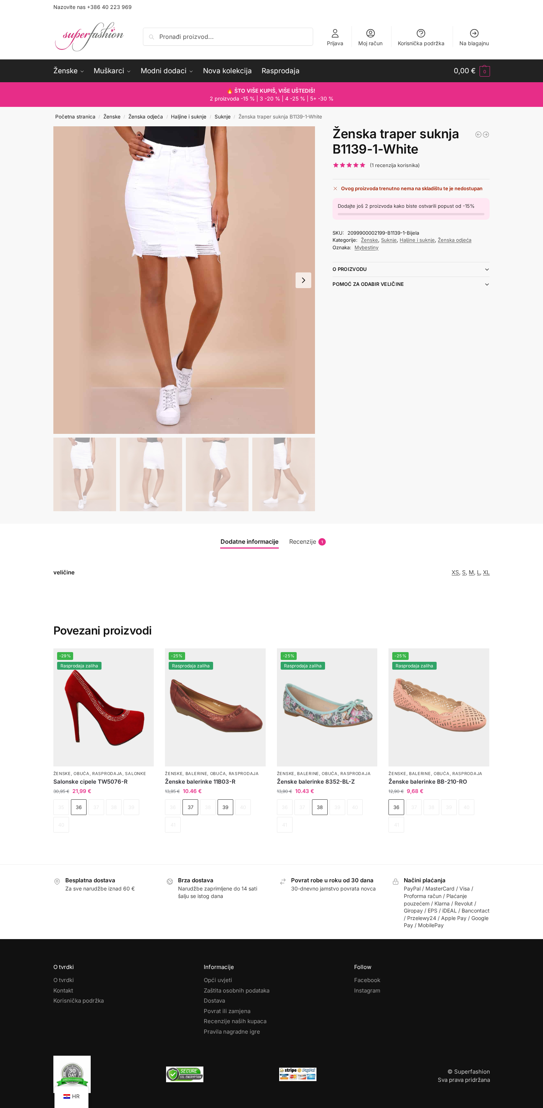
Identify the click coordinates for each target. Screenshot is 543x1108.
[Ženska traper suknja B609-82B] (478, 134)
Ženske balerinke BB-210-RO (427, 781)
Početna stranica (75, 117)
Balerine (196, 773)
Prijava (335, 43)
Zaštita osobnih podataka (236, 990)
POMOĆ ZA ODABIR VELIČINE (368, 284)
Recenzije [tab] (306, 541)
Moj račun (370, 43)
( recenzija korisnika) (395, 165)
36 (79, 807)
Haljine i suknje (188, 117)
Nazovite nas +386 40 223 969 (92, 7)
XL (486, 572)
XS (455, 572)
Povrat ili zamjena (227, 1011)
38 (320, 807)
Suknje (223, 117)
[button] (472, 71)
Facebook (367, 980)
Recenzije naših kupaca (235, 1021)
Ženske (112, 117)
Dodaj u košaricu (103, 845)
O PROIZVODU (350, 269)
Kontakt (63, 990)
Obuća (82, 773)
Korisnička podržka (421, 43)
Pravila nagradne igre (232, 1031)
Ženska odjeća (145, 117)
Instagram (367, 990)
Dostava (214, 1000)
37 (190, 807)
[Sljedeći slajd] (303, 280)
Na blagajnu (474, 43)
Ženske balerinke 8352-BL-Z (316, 781)
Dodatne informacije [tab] (249, 541)
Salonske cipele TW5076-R (90, 781)
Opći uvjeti (218, 980)
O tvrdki (63, 980)
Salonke (135, 773)
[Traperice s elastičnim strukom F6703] (486, 134)
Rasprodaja (107, 773)
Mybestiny (366, 247)
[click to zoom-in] (184, 280)
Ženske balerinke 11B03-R (200, 781)
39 (225, 807)
